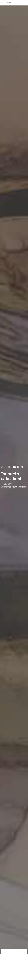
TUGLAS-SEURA (6, 3)
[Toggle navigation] (25, 3)
